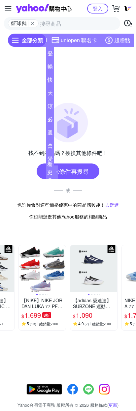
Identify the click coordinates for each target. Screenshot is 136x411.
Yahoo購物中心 (44, 8)
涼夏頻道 (50, 107)
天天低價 (50, 94)
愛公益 (50, 160)
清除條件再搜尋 (68, 171)
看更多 (49, 172)
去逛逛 (112, 204)
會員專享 (50, 147)
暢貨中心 (50, 68)
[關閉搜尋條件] (33, 23)
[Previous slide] (23, 268)
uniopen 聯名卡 (79, 40)
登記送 (50, 54)
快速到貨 (50, 81)
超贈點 (122, 40)
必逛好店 (50, 120)
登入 (98, 8)
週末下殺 (50, 134)
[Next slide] (10, 268)
